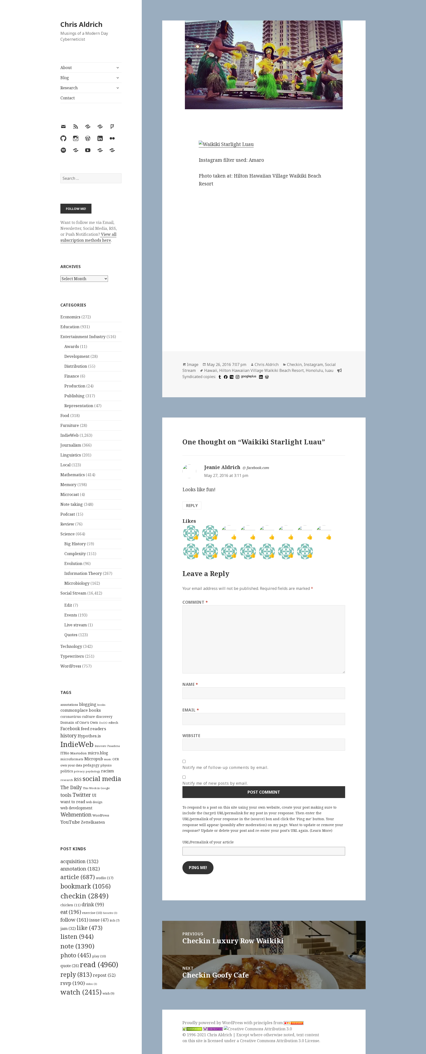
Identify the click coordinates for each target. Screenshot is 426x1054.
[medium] (231, 376)
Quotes (70, 634)
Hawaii (210, 370)
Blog (64, 77)
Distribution (75, 366)
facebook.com (258, 467)
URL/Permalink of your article (208, 842)
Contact (67, 98)
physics (106, 765)
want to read (72, 801)
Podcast (67, 514)
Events (70, 615)
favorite (110, 913)
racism (107, 771)
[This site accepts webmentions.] (213, 1029)
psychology (93, 771)
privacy (79, 771)
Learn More (321, 830)
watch (81, 992)
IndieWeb (69, 435)
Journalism (70, 445)
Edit (68, 605)
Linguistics (70, 455)
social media (102, 778)
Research (69, 88)
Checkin (294, 364)
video (91, 984)
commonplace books (80, 710)
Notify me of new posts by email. (215, 783)
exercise (92, 912)
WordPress (70, 666)
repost (104, 975)
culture (88, 716)
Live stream (75, 625)
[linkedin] (260, 376)
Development (76, 356)
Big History (75, 543)
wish (108, 993)
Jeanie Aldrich (222, 467)
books (101, 705)
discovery (104, 716)
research (66, 780)
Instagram (313, 364)
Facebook (70, 728)
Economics (70, 317)
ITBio (64, 753)
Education (69, 326)
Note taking (71, 504)
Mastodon (78, 753)
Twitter (81, 794)
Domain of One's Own (79, 722)
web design (94, 802)
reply (76, 974)
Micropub (93, 759)
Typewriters (72, 656)
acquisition (79, 861)
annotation (80, 868)
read (99, 964)
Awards (71, 346)
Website (191, 735)
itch (115, 920)
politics (66, 771)
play (99, 956)
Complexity (75, 553)
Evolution (73, 563)
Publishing (74, 396)
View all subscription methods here (88, 237)
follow (74, 919)
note (77, 946)
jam (68, 928)
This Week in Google (96, 788)
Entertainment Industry (83, 336)
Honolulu (314, 370)
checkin (84, 895)
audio (104, 877)
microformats (71, 759)
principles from (268, 1022)
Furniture (69, 425)
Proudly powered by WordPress (213, 1022)
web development (76, 808)
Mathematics (72, 474)
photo (75, 955)
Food (64, 415)
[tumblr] (219, 376)
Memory (68, 484)
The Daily (71, 787)
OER (115, 759)
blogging (87, 704)
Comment (195, 602)
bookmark (85, 886)
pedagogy (91, 765)
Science (67, 534)
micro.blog (98, 753)
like (90, 928)
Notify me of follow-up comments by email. (225, 767)
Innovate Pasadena (107, 746)
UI (94, 795)
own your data (71, 765)
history (68, 735)
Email (190, 710)
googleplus (248, 376)
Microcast (69, 494)
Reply (192, 505)
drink (93, 904)
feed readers (93, 728)
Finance (71, 376)
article (77, 877)
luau (329, 370)
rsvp (72, 983)
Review (67, 524)
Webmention (75, 814)
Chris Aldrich (81, 24)
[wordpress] (266, 376)
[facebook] (225, 376)
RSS (78, 779)
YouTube (70, 822)
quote (69, 965)
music (107, 759)
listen (77, 936)
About (66, 67)
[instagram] (237, 376)
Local (65, 465)
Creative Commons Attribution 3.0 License (279, 1040)
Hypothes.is (89, 736)
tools (65, 795)
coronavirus (70, 716)
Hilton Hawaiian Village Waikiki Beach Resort (261, 370)
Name (190, 684)
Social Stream (73, 593)
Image (192, 364)
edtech (113, 723)
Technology (71, 646)
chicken (70, 905)
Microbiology (76, 583)
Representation (78, 405)
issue (99, 920)
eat (70, 912)
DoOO (103, 723)
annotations (69, 704)
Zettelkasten (93, 822)
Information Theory (83, 573)
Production (74, 386)
